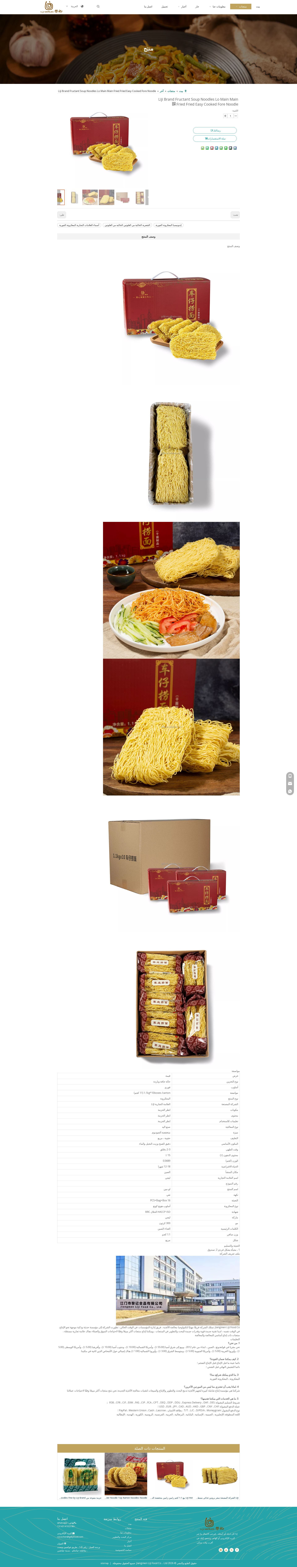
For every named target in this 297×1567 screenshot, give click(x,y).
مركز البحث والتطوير (121, 1536)
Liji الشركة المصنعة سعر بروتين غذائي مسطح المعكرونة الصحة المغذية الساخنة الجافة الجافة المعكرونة (126, 1497)
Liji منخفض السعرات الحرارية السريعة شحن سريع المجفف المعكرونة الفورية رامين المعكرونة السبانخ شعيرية (218, 1497)
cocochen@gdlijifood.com (70, 1536)
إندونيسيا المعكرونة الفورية (168, 225)
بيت (129, 1523)
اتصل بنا (127, 1545)
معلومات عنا (125, 1532)
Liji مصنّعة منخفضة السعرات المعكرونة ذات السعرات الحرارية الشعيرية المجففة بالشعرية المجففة (172, 1497)
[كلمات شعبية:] (98, 6)
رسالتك (217, 130)
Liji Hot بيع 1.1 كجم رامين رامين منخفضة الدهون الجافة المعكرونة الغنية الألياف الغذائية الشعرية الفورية (81, 1497)
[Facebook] (237, 1550)
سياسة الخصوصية (123, 1549)
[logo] (211, 1524)
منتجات (128, 1528)
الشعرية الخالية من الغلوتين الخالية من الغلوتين (127, 225)
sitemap (105, 1563)
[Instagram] (221, 1550)
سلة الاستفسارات (217, 138)
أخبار (129, 1541)
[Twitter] (232, 1550)
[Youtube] (226, 1550)
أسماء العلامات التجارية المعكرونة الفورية (79, 225)
